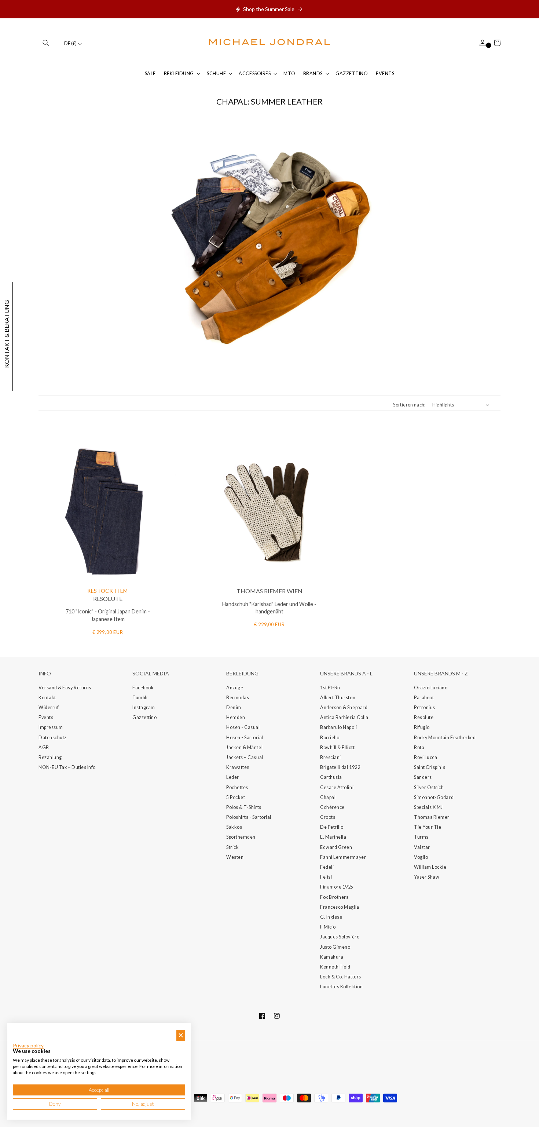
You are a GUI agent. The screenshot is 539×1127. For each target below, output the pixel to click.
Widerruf (48, 707)
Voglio (421, 857)
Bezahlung (50, 757)
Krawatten (238, 767)
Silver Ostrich (429, 787)
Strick (232, 847)
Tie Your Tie (427, 827)
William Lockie (430, 867)
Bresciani (330, 757)
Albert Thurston (337, 697)
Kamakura (331, 957)
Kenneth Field (335, 967)
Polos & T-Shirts (243, 807)
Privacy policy (28, 1045)
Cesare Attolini (336, 787)
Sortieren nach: (409, 405)
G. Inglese (331, 917)
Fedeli (327, 867)
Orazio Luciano (431, 687)
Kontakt (47, 697)
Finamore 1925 (336, 887)
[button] (45, 43)
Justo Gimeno (335, 947)
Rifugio (422, 727)
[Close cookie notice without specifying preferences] (180, 1035)
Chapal (328, 797)
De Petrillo (332, 827)
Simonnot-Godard (434, 797)
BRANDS (313, 73)
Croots (327, 817)
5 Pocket (235, 797)
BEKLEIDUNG (179, 73)
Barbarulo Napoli (338, 727)
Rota (419, 747)
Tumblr (140, 697)
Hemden (235, 717)
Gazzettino (144, 717)
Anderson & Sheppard (343, 707)
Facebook (143, 687)
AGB (43, 747)
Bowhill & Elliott (337, 747)
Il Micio (328, 927)
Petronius (424, 707)
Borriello (330, 737)
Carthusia (331, 777)
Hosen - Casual (243, 727)
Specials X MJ (428, 807)
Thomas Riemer (432, 817)
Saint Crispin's (429, 767)
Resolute (423, 717)
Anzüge (234, 687)
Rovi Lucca (425, 757)
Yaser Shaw (426, 877)
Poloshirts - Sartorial (248, 817)
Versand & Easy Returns (64, 687)
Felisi (326, 877)
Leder (232, 777)
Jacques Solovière (339, 937)
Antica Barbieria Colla (344, 717)
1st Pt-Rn (330, 687)
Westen (234, 857)
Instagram (143, 707)
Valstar (422, 847)
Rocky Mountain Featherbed (445, 737)
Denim (233, 707)
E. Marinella (333, 837)
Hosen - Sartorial (244, 737)
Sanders (423, 777)
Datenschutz (52, 737)
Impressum (50, 727)
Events (45, 717)
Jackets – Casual (244, 757)
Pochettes (237, 787)
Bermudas (237, 697)
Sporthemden (241, 837)
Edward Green (336, 847)
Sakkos (234, 827)
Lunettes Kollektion (341, 986)
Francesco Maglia (339, 907)
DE (70, 43)
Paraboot (424, 697)
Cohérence (332, 807)
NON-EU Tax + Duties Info (67, 767)
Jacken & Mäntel (244, 747)
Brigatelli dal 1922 (340, 767)
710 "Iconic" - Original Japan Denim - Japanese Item (108, 615)
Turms (421, 837)
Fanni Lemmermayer (343, 857)
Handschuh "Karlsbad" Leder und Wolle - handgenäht (269, 608)
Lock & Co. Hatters (340, 977)
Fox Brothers (334, 897)
